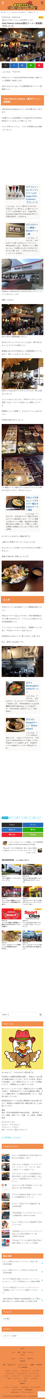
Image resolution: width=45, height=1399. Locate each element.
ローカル (37, 817)
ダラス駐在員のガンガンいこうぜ (21, 1396)
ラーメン (29, 817)
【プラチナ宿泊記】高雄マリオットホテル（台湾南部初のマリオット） (27, 1196)
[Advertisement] (22, 785)
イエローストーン (25, 1371)
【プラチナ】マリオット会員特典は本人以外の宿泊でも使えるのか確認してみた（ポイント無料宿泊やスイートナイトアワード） (27, 1177)
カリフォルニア (10, 1373)
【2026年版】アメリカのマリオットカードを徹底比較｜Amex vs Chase (27, 1214)
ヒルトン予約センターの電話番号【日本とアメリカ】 (27, 1223)
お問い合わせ (15, 1392)
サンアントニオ (34, 1373)
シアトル (6, 1376)
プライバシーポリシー (27, 1392)
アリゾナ (15, 1371)
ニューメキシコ (26, 1376)
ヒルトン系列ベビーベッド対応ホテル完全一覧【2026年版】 (19, 1271)
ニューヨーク (37, 1376)
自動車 (32, 1364)
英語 (4, 1364)
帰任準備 (39, 1364)
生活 (24, 1352)
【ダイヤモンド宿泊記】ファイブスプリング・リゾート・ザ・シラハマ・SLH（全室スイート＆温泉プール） (27, 1167)
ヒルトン (13, 1358)
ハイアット (22, 1358)
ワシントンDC (22, 1381)
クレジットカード (23, 1364)
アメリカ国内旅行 (23, 1367)
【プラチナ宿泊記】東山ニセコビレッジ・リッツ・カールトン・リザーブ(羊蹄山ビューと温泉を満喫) (21, 1280)
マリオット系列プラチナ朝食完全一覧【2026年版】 (26, 1205)
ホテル (22, 1354)
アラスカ (7, 1371)
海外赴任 (22, 1361)
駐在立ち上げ (11, 1364)
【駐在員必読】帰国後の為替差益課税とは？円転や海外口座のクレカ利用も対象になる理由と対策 (21, 1300)
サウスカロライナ (22, 1373)
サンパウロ (15, 1387)
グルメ (13, 817)
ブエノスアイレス (35, 1387)
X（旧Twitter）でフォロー (11, 1137)
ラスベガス (34, 1378)
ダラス (6, 817)
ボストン (26, 1378)
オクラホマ (36, 1371)
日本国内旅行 (28, 1389)
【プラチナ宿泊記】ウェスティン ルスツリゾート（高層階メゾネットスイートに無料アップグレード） (20, 1289)
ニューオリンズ (15, 1376)
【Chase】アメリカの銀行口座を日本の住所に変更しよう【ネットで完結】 (27, 1241)
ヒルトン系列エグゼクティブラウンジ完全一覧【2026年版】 (19, 1263)
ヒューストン (17, 1378)
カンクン (6, 1387)
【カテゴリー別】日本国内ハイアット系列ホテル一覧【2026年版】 (27, 1186)
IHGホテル (30, 1358)
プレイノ (20, 817)
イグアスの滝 (24, 1387)
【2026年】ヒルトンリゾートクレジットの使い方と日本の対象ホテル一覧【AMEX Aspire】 (27, 1233)
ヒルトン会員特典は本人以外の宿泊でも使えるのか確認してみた (27, 1156)
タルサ (9, 1378)
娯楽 (19, 1352)
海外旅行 (22, 1383)
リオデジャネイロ (17, 1389)
